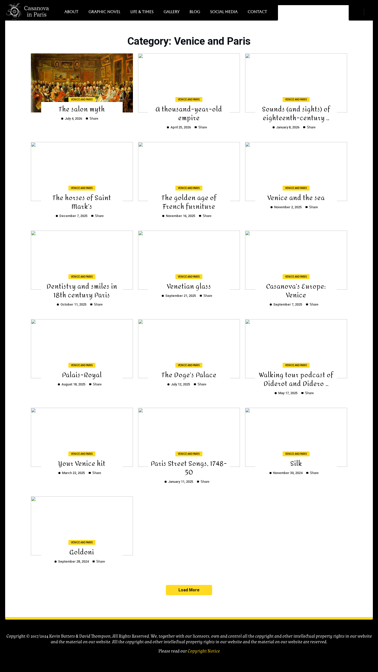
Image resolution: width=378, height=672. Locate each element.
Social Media (224, 12)
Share (93, 118)
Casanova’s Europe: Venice (296, 290)
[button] (370, 11)
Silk (296, 463)
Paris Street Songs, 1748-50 (189, 467)
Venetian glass (189, 285)
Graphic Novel (104, 12)
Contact (257, 12)
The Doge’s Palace (189, 374)
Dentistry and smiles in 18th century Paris (82, 290)
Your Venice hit (81, 463)
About (71, 12)
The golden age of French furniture (189, 201)
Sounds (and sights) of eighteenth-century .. (296, 112)
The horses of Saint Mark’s (81, 201)
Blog (195, 12)
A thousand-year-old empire (189, 112)
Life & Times (142, 12)
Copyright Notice (204, 651)
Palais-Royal (82, 374)
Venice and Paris (82, 99)
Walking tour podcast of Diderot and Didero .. (296, 378)
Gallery (171, 12)
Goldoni (81, 551)
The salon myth (82, 108)
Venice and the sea (296, 197)
